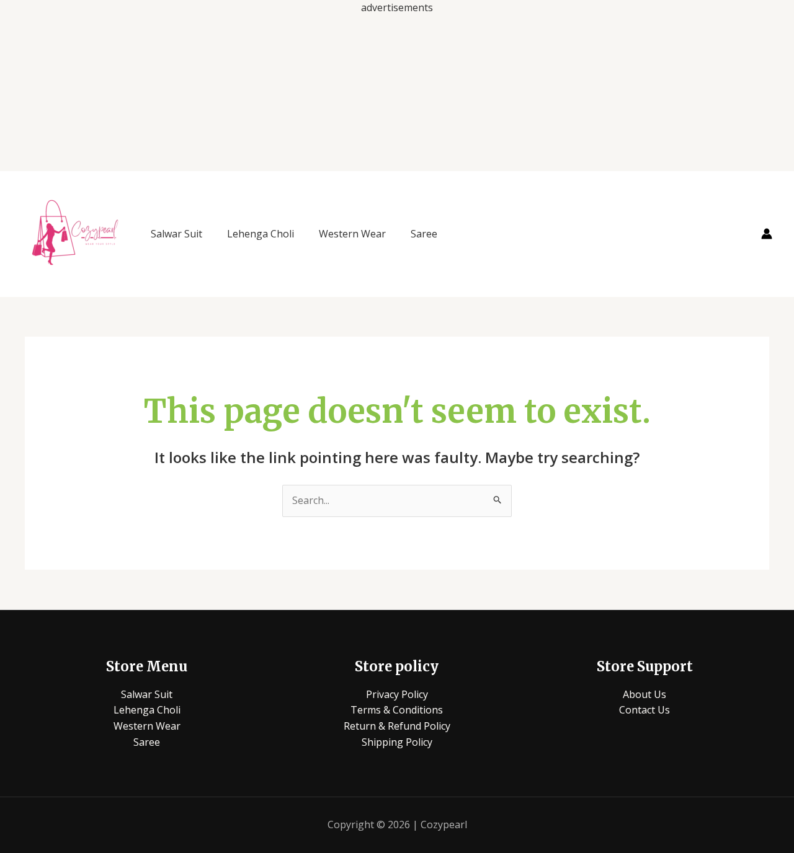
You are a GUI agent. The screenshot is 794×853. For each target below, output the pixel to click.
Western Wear (352, 234)
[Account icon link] (766, 233)
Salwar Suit (176, 234)
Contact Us (644, 710)
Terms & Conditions (396, 710)
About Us (644, 694)
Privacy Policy (397, 694)
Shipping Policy (397, 742)
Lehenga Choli (260, 234)
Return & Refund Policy (397, 726)
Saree (424, 234)
